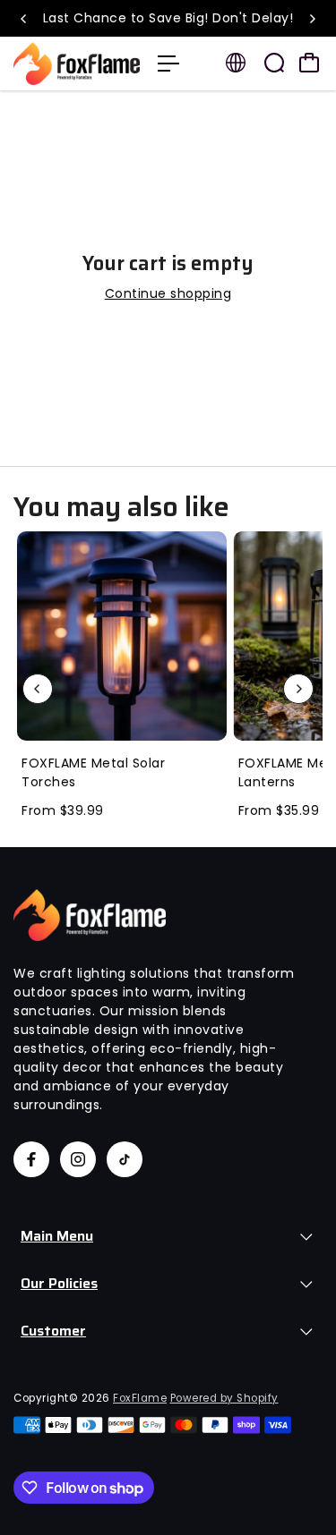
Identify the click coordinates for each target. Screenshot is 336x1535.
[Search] (274, 62)
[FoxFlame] (76, 63)
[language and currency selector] (235, 62)
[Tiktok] (124, 1159)
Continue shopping (168, 293)
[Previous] (24, 19)
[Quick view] (209, 548)
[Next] (312, 19)
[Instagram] (78, 1159)
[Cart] (309, 62)
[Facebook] (31, 1159)
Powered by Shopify (224, 1398)
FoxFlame (140, 1398)
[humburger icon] (168, 63)
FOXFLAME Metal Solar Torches (93, 772)
